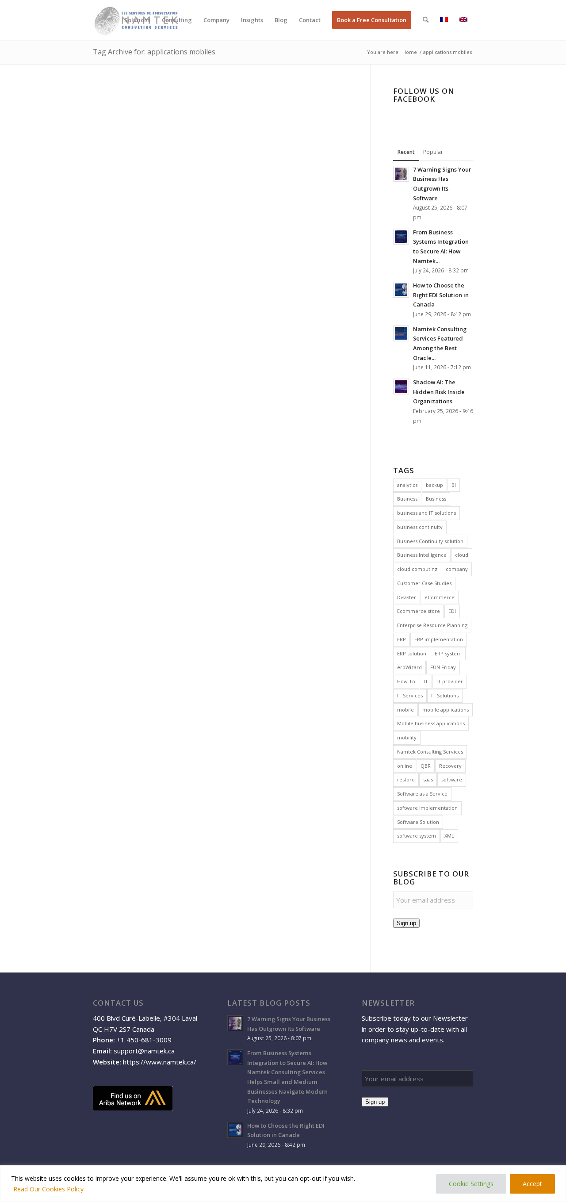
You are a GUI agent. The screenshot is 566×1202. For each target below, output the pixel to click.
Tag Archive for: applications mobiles (154, 52)
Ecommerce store (418, 611)
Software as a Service (422, 793)
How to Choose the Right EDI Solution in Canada (441, 294)
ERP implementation (438, 639)
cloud (461, 554)
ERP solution (411, 653)
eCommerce (439, 597)
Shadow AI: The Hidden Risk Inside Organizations (439, 391)
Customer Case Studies (424, 583)
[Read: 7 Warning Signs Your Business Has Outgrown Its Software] (401, 174)
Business (407, 498)
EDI (452, 611)
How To (406, 681)
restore (406, 779)
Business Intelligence (422, 554)
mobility (407, 737)
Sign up (406, 923)
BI (453, 485)
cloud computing (417, 569)
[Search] (425, 20)
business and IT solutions (426, 512)
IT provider (449, 681)
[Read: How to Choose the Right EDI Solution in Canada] (401, 290)
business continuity (420, 527)
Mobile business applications (431, 723)
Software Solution (418, 822)
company (457, 569)
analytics (407, 485)
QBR (426, 765)
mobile (405, 709)
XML (449, 835)
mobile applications (445, 709)
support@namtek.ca (144, 1050)
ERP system (448, 653)
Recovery (450, 765)
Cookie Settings (471, 1183)
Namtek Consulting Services (430, 751)
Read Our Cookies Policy (48, 1189)
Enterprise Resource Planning (432, 625)
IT (426, 681)
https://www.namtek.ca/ (159, 1061)
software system (416, 835)
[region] (283, 1183)
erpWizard (409, 667)
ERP (401, 639)
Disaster (406, 597)
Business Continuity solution (430, 541)
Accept (532, 1183)
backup (434, 485)
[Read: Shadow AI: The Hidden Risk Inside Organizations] (401, 386)
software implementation (427, 807)
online (404, 765)
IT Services (410, 695)
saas (428, 779)
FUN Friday (443, 667)
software (451, 779)
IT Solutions (445, 695)
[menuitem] (137, 20)
